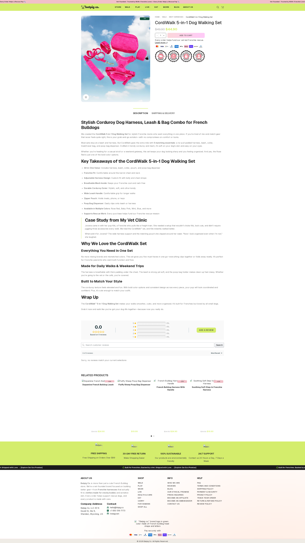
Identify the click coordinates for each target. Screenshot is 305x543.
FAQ (199, 483)
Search (219, 345)
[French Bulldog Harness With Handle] (171, 382)
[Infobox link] (99, 451)
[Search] (217, 7)
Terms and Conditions (209, 486)
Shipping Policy (205, 489)
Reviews (171, 486)
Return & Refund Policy (209, 501)
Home (157, 17)
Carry (141, 501)
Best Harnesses (176, 17)
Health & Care (145, 495)
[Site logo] (90, 7)
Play (140, 486)
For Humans (144, 504)
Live (140, 492)
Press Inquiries (175, 495)
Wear (140, 489)
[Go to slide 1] (151, 436)
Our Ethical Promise (178, 492)
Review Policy (204, 504)
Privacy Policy (204, 495)
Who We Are (173, 483)
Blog (170, 489)
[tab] (140, 112)
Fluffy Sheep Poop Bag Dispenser (134, 384)
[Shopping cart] (222, 7)
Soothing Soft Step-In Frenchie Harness (207, 388)
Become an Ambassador (179, 501)
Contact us (173, 504)
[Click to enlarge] (86, 97)
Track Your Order (206, 498)
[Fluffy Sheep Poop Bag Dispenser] (134, 380)
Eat (139, 498)
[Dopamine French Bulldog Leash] (98, 380)
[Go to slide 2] (153, 436)
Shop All (142, 507)
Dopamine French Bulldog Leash (98, 384)
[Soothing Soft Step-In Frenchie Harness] (207, 382)
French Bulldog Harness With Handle (171, 388)
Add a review (206, 330)
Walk (164, 17)
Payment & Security (207, 492)
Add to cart (186, 35)
